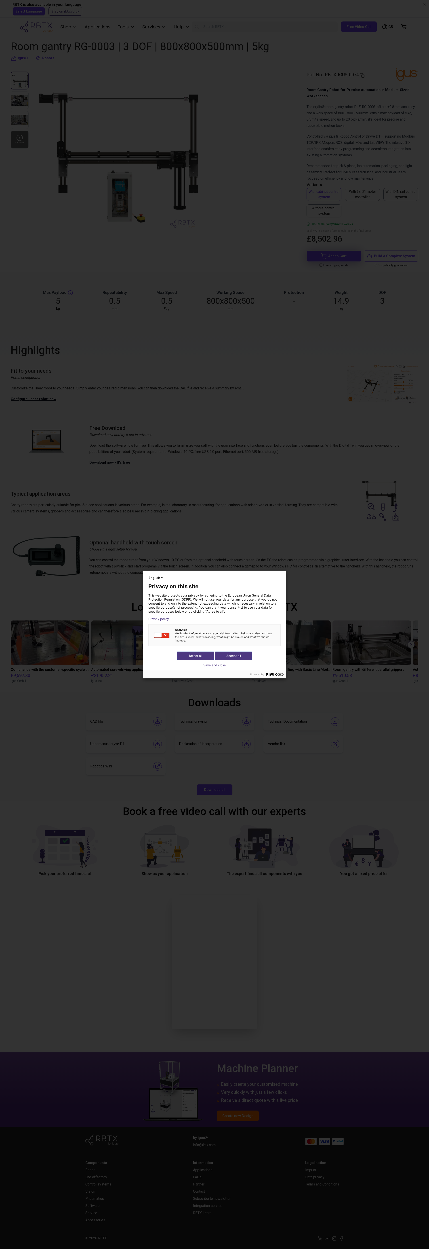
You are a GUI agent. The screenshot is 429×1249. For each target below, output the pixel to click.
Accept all (233, 656)
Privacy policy (158, 619)
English (154, 578)
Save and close (214, 665)
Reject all (195, 656)
